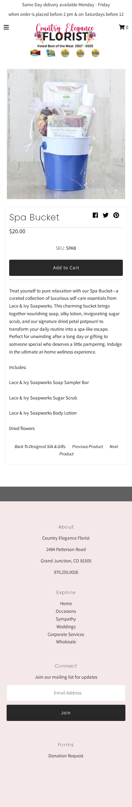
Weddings (66, 626)
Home (66, 603)
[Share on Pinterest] (116, 215)
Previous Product (87, 446)
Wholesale (66, 642)
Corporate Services (66, 634)
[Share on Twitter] (106, 215)
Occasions (66, 611)
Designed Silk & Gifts (47, 446)
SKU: (60, 248)
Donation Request (65, 756)
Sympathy (66, 619)
